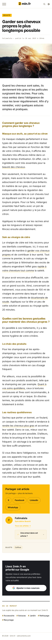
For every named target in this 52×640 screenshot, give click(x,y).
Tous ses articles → (23, 526)
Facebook (19, 500)
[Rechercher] (44, 4)
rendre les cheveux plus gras (18, 425)
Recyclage (9, 620)
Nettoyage (44, 615)
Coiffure (18, 547)
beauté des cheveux (13, 167)
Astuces (22, 615)
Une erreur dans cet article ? (29, 534)
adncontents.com (24, 636)
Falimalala (7, 38)
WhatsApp (13, 507)
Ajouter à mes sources (28, 588)
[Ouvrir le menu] (4, 4)
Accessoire (9, 615)
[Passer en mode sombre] (48, 4)
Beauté (6, 15)
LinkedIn (34, 500)
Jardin (32, 615)
